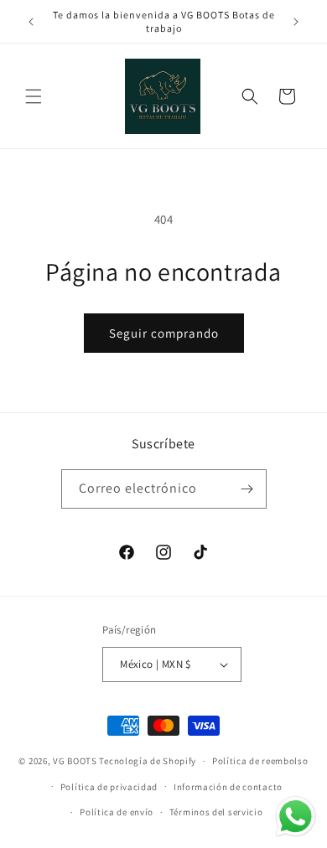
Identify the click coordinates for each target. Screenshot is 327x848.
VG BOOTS (75, 761)
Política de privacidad (109, 787)
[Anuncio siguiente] (296, 21)
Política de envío (116, 812)
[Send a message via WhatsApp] (295, 817)
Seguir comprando (164, 333)
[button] (33, 96)
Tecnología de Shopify (147, 761)
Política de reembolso (260, 761)
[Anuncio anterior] (31, 21)
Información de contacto (228, 787)
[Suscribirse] (247, 489)
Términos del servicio (216, 812)
